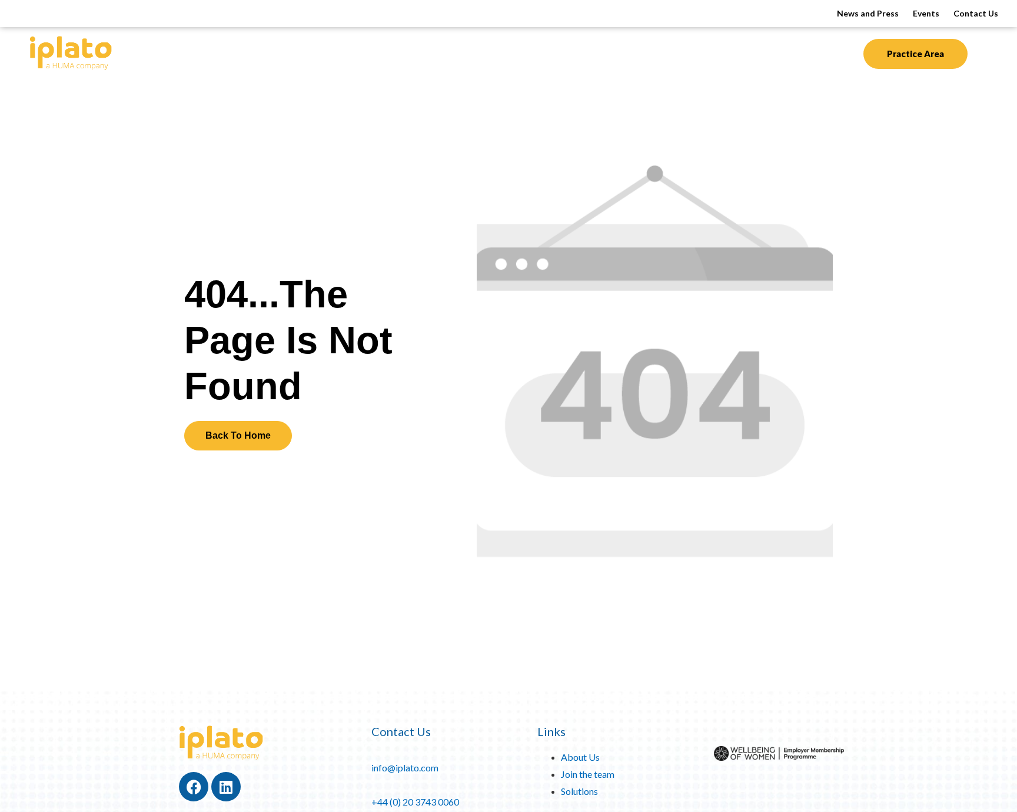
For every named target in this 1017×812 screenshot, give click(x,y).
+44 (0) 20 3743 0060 (415, 801)
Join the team (587, 774)
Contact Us (975, 13)
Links (551, 731)
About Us (606, 53)
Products (381, 53)
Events (926, 13)
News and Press (868, 13)
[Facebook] (193, 786)
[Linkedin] (226, 786)
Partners (541, 53)
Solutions (461, 53)
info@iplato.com (404, 767)
